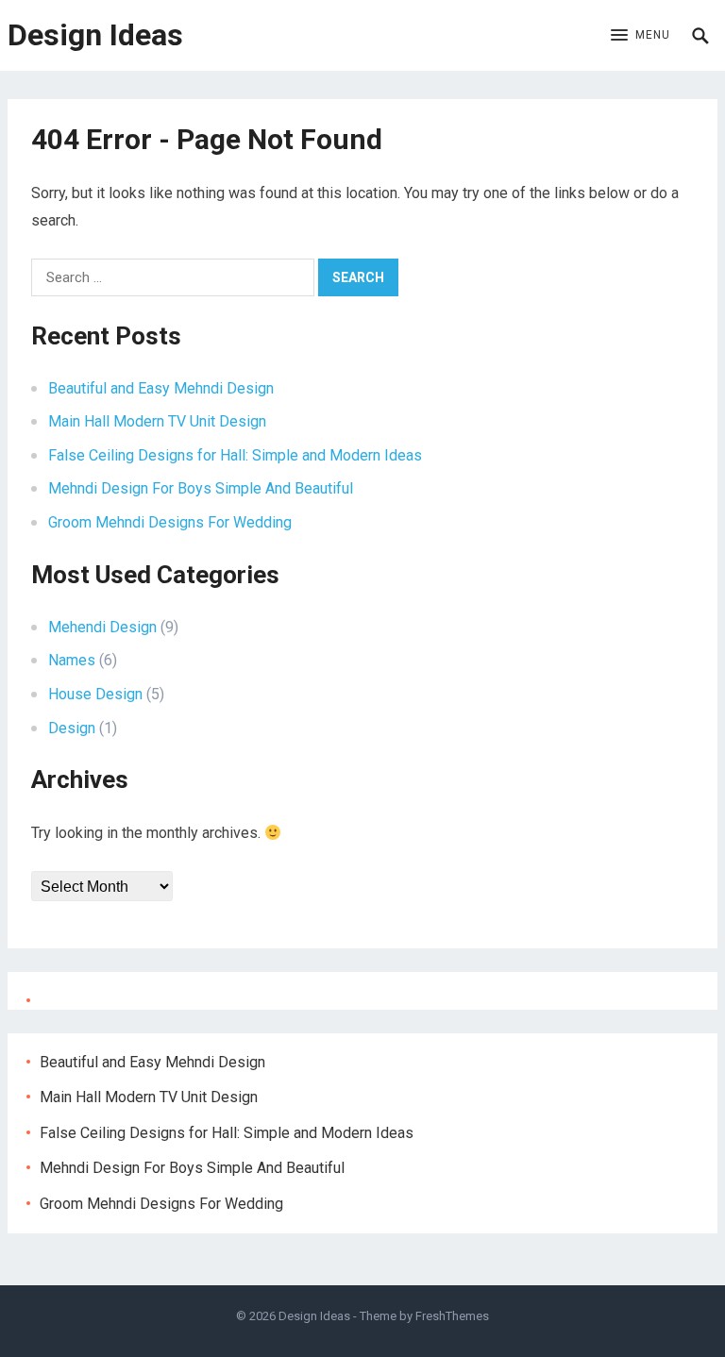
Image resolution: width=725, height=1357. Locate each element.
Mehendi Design (102, 627)
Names (71, 660)
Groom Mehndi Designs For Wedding (170, 522)
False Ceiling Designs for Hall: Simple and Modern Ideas (235, 455)
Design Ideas (95, 35)
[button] (640, 35)
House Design (95, 694)
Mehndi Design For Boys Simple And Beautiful (200, 488)
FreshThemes (452, 1316)
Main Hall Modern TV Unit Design (157, 421)
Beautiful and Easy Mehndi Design (161, 388)
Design (71, 728)
